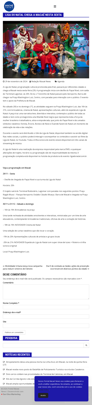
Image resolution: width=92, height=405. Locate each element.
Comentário (8, 282)
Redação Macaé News (41, 81)
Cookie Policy (43, 389)
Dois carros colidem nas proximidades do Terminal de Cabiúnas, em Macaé (39, 374)
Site (4, 321)
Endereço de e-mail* (12, 312)
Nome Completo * (11, 303)
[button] (55, 6)
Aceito (43, 395)
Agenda (61, 81)
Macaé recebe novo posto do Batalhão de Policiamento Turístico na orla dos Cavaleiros (45, 369)
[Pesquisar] (86, 345)
